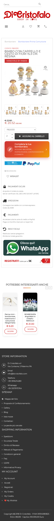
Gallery (7, 408)
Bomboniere (10, 42)
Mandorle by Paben (17, 61)
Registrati (8, 487)
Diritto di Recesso (11, 445)
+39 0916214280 (14, 381)
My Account (9, 478)
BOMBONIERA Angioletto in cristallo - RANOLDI (30, 317)
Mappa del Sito (11, 399)
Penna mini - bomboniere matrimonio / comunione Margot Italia (10, 318)
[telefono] (45, 26)
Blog (6, 412)
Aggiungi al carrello (33, 136)
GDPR (6, 463)
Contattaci (8, 421)
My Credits (9, 496)
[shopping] (38, 26)
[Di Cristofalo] (27, 11)
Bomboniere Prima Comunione (32, 42)
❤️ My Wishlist (10, 500)
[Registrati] (27, 261)
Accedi (7, 483)
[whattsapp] (27, 248)
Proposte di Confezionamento (17, 403)
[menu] (6, 27)
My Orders (8, 492)
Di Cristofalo (25, 514)
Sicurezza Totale (11, 441)
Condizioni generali (12, 454)
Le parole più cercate (13, 425)
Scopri (10, 331)
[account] (23, 26)
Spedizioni (8, 436)
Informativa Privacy (12, 467)
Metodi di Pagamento (13, 450)
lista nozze (8, 417)
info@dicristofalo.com (17, 374)
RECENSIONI (11, 171)
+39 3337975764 (15, 388)
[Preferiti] (30, 26)
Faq (5, 458)
